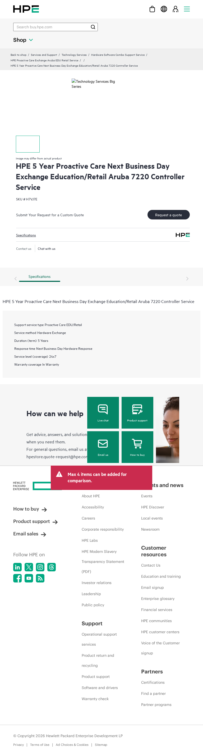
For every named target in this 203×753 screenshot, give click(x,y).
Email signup (152, 587)
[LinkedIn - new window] (17, 567)
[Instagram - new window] (40, 567)
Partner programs (156, 704)
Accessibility (93, 507)
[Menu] (187, 9)
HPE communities (156, 620)
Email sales (25, 534)
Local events (152, 518)
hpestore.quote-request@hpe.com (57, 456)
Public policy (93, 605)
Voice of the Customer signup (160, 648)
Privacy (18, 745)
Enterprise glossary (157, 598)
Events (147, 496)
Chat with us (47, 248)
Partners (152, 671)
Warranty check (95, 698)
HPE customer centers (160, 632)
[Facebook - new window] (17, 578)
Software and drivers (100, 687)
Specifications (26, 234)
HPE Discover (152, 507)
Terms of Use (39, 745)
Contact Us (150, 565)
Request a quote (168, 214)
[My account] (175, 9)
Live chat (103, 420)
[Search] (93, 27)
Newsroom (150, 529)
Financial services (156, 609)
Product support (137, 420)
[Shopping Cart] (152, 9)
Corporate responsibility (103, 529)
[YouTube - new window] (29, 578)
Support (92, 623)
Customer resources (154, 551)
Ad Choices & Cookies (72, 745)
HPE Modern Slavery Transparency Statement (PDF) (103, 561)
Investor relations (97, 582)
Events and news (162, 485)
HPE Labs (90, 540)
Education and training (161, 576)
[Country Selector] (164, 9)
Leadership (91, 593)
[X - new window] (29, 567)
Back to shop (18, 54)
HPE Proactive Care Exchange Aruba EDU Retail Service (44, 60)
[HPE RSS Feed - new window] (40, 578)
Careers (88, 518)
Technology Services (74, 54)
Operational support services (99, 639)
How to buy (137, 454)
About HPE (91, 496)
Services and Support (44, 54)
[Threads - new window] (51, 567)
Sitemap (101, 745)
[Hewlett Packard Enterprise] (26, 9)
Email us (103, 454)
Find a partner (153, 693)
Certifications (153, 682)
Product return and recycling (98, 660)
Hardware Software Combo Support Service (118, 54)
